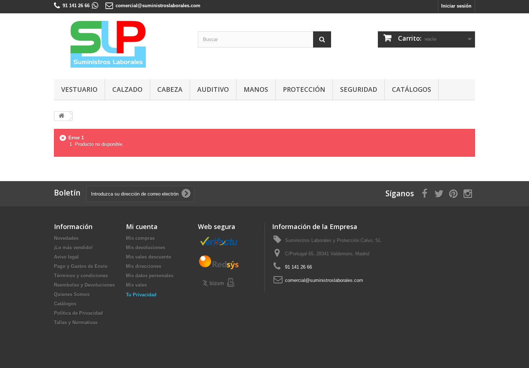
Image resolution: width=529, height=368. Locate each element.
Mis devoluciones (145, 247)
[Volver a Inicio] (61, 116)
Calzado (127, 89)
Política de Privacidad (78, 313)
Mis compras (140, 238)
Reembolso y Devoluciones (84, 285)
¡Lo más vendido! (73, 247)
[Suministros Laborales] (120, 44)
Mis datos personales (149, 275)
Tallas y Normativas (76, 322)
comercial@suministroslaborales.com (158, 5)
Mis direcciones (143, 266)
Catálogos (411, 89)
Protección (304, 89)
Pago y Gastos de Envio (81, 266)
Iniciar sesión (456, 6)
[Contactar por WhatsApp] (95, 6)
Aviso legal (66, 257)
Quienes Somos (72, 294)
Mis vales (136, 285)
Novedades (66, 238)
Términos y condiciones (81, 275)
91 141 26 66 (76, 5)
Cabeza (169, 89)
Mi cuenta (142, 226)
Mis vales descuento (148, 257)
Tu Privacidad (141, 294)
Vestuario (79, 89)
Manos (256, 89)
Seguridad (358, 89)
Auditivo (213, 89)
